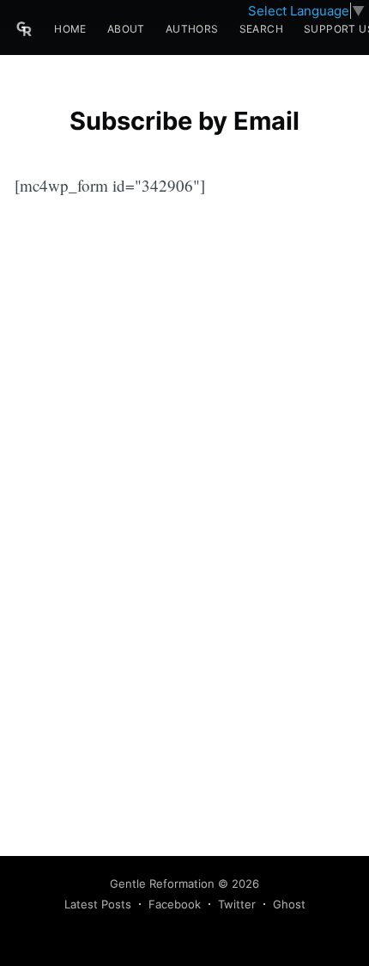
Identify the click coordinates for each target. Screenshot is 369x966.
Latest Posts (97, 904)
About (126, 28)
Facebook (174, 904)
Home (70, 28)
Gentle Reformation (162, 883)
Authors (192, 28)
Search (261, 28)
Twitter (237, 904)
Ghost (289, 904)
